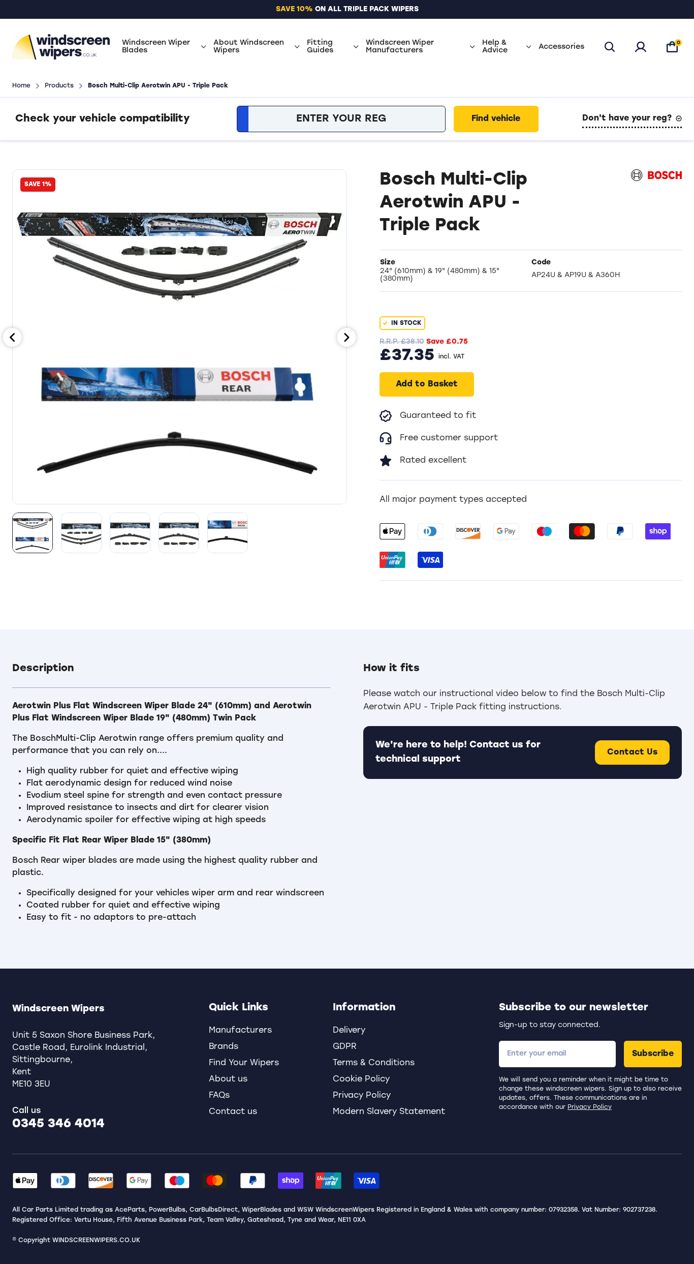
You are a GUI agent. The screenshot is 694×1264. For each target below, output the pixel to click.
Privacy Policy (589, 1107)
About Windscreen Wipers (248, 46)
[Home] (61, 46)
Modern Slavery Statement (389, 1112)
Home (21, 86)
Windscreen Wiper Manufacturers (400, 46)
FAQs (219, 1096)
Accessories (561, 47)
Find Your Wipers (244, 1063)
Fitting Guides (320, 46)
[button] (171, 674)
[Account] (640, 46)
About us (228, 1079)
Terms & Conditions (374, 1063)
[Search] (610, 47)
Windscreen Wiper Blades (156, 46)
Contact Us (632, 752)
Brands (223, 1047)
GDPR (345, 1047)
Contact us (233, 1112)
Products (59, 86)
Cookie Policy (361, 1079)
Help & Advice (495, 46)
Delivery (349, 1031)
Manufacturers (240, 1031)
